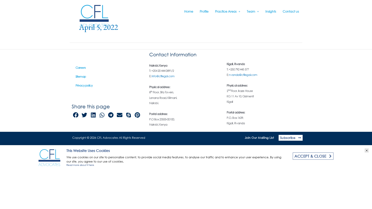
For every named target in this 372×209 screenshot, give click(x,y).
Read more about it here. (80, 165)
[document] (186, 104)
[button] (366, 150)
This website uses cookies (88, 150)
